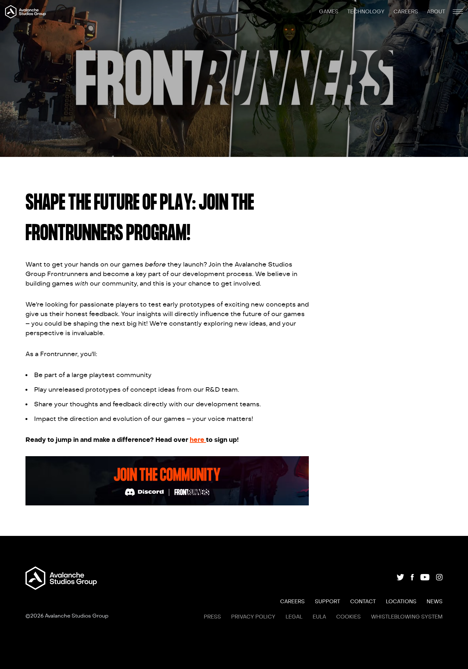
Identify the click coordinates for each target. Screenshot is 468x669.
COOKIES (348, 617)
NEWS (435, 601)
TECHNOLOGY (366, 12)
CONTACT (363, 601)
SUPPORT (327, 601)
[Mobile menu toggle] (458, 12)
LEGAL (294, 617)
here (198, 440)
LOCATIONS (401, 601)
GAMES (329, 12)
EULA (319, 617)
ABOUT (436, 12)
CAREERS (406, 12)
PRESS (212, 617)
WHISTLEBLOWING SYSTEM (407, 617)
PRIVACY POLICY (253, 617)
